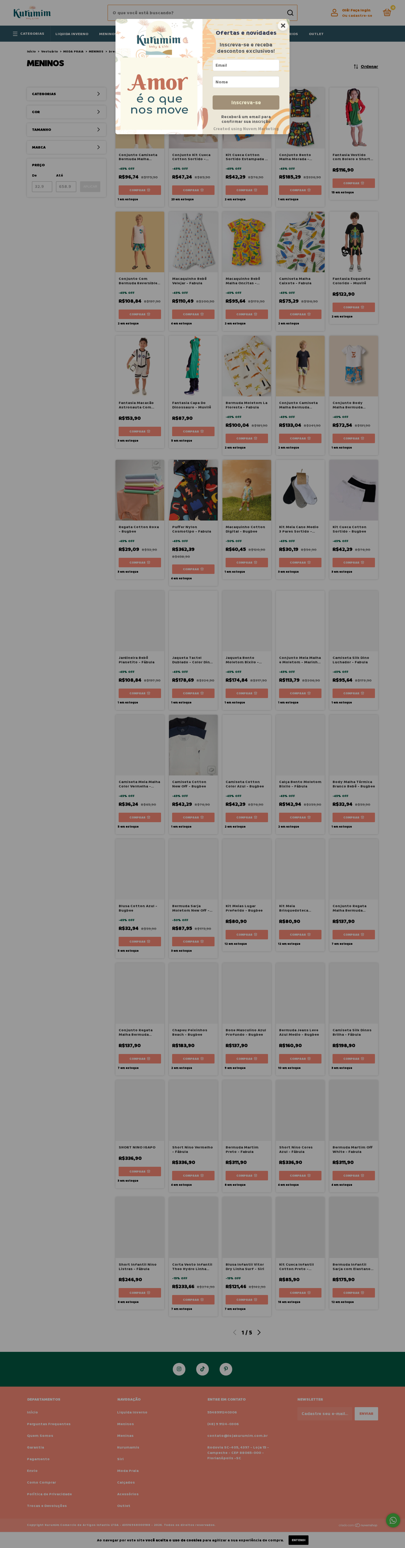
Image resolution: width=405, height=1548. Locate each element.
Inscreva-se (246, 102)
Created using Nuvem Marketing (246, 129)
